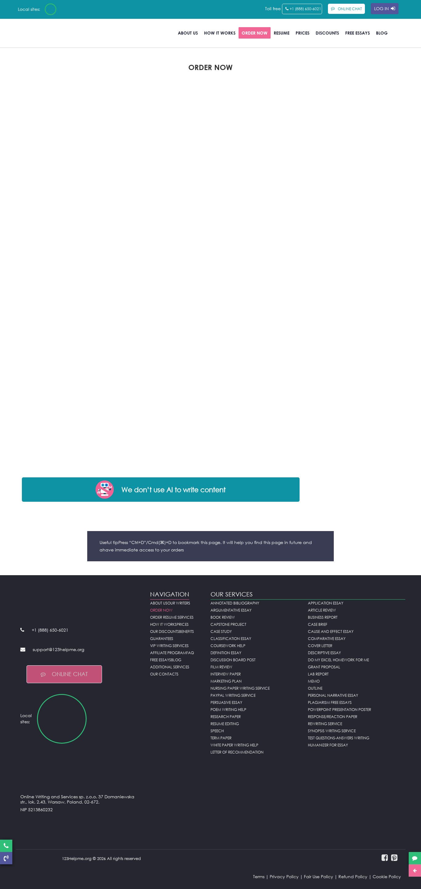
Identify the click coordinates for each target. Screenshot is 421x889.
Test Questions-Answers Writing (338, 738)
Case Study (221, 631)
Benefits (186, 631)
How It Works (219, 32)
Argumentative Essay (231, 610)
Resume (281, 32)
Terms (258, 876)
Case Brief (317, 624)
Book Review (223, 617)
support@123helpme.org (58, 649)
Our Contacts (164, 674)
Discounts (327, 32)
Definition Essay (226, 652)
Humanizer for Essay (328, 745)
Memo (314, 681)
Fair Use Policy (318, 876)
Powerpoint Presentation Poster (339, 709)
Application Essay (325, 603)
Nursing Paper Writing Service (240, 688)
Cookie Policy (387, 876)
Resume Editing (225, 723)
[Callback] (6, 858)
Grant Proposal (324, 667)
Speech (217, 731)
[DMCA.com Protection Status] (80, 825)
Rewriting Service (325, 723)
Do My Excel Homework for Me (338, 660)
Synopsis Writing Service (332, 731)
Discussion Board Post (233, 660)
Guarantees (161, 638)
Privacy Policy (284, 876)
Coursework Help (228, 645)
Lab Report (318, 674)
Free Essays (357, 32)
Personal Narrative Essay (333, 695)
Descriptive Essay (324, 652)
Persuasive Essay (226, 702)
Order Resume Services (172, 617)
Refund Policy (352, 876)
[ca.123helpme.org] (67, 9)
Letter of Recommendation (237, 752)
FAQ (190, 652)
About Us (188, 32)
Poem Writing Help (228, 709)
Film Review (221, 667)
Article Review (322, 610)
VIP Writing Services (169, 645)
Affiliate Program (168, 652)
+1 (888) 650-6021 (305, 8)
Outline (315, 688)
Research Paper (226, 716)
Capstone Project (228, 624)
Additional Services (169, 667)
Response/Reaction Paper (332, 716)
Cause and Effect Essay (331, 631)
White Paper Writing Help (234, 745)
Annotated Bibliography (235, 603)
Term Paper (221, 738)
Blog (382, 32)
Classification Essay (231, 638)
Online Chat (70, 674)
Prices (302, 32)
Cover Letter (320, 645)
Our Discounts (164, 631)
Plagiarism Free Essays (330, 702)
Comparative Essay (326, 638)
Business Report (322, 617)
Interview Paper (226, 674)
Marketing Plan (226, 681)
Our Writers (178, 603)
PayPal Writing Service (233, 695)
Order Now (255, 32)
